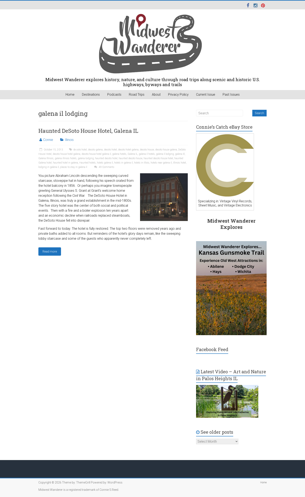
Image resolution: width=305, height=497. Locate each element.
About (156, 94)
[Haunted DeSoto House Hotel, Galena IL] (164, 175)
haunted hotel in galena (65, 162)
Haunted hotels (87, 162)
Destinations (91, 94)
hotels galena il (105, 162)
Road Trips (136, 94)
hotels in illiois (141, 162)
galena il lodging (165, 154)
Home (70, 94)
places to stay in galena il (73, 167)
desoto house (147, 149)
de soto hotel (80, 149)
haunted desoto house (130, 158)
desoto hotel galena (128, 149)
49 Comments (106, 167)
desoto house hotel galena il (96, 154)
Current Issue (205, 94)
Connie (48, 140)
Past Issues (231, 94)
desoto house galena (166, 149)
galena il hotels (147, 154)
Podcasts (114, 94)
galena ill (180, 154)
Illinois (69, 140)
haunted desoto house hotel (158, 158)
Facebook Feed (212, 349)
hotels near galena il (161, 162)
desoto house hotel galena (66, 154)
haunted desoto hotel (106, 158)
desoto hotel (110, 149)
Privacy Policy (178, 94)
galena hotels (119, 154)
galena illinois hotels (66, 158)
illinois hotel (179, 162)
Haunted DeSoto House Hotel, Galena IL (88, 130)
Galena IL (133, 154)
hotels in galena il (123, 162)
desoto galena (95, 149)
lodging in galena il (48, 167)
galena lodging (86, 158)
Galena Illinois (46, 158)
